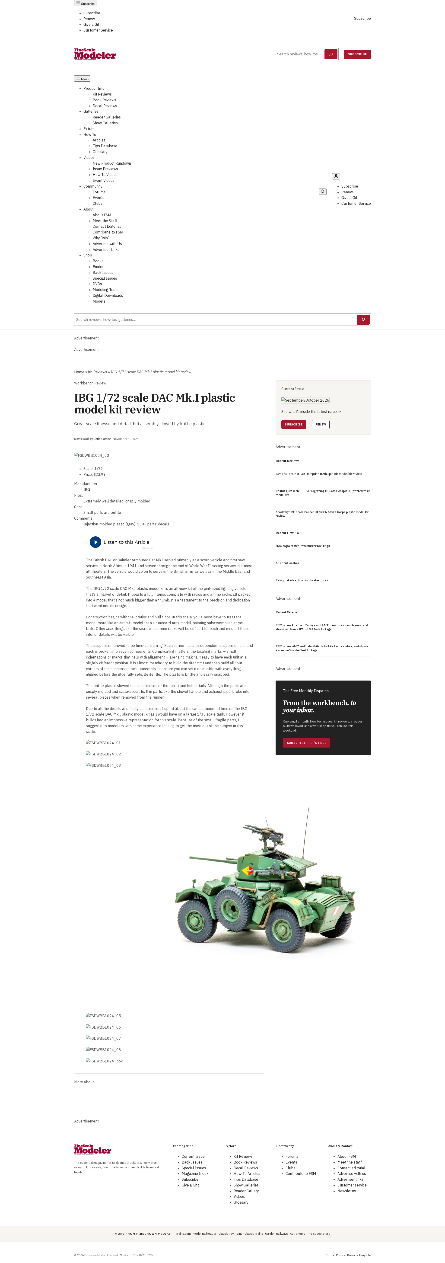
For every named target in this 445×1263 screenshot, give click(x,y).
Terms (330, 1255)
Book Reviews (104, 100)
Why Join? (101, 238)
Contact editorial (351, 1168)
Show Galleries (105, 123)
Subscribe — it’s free (307, 743)
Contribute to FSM (108, 232)
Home (79, 372)
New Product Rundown (112, 163)
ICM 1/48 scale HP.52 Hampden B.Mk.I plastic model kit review (319, 474)
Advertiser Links (106, 249)
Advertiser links (350, 1179)
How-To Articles (247, 1173)
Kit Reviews (102, 94)
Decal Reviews (105, 105)
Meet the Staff (105, 220)
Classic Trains (254, 1234)
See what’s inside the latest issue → (311, 411)
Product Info (94, 88)
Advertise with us (351, 1173)
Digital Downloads (108, 295)
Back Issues (103, 272)
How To (89, 134)
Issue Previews (105, 168)
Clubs (97, 203)
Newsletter (346, 1191)
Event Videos (103, 180)
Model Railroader (204, 1234)
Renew (89, 18)
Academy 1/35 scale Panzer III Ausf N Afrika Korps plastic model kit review (322, 514)
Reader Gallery (246, 1191)
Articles (99, 140)
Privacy (340, 1255)
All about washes (287, 563)
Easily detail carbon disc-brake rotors (302, 580)
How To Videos (105, 174)
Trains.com (183, 1234)
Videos (89, 157)
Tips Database (105, 146)
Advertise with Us (107, 243)
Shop (87, 255)
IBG (86, 489)
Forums (99, 192)
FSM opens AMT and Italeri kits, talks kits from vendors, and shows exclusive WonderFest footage (322, 648)
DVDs (97, 283)
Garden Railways (276, 1234)
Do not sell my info (359, 1255)
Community (92, 186)
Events (98, 197)
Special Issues (105, 278)
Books (98, 261)
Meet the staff (349, 1162)
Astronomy (297, 1234)
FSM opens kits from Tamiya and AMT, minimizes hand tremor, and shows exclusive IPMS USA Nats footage (322, 627)
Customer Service (98, 30)
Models (99, 301)
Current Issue (193, 1156)
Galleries (91, 111)
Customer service (352, 1185)
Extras (88, 128)
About (88, 209)
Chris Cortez (102, 439)
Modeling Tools (105, 289)
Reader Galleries (107, 117)
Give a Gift (92, 24)
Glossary (100, 151)
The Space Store (318, 1234)
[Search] (331, 54)
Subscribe (91, 13)
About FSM (102, 215)
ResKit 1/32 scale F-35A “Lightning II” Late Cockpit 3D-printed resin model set (323, 493)
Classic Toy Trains (230, 1234)
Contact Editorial (107, 226)
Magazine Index (195, 1173)
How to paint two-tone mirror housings (303, 546)
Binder (98, 266)
